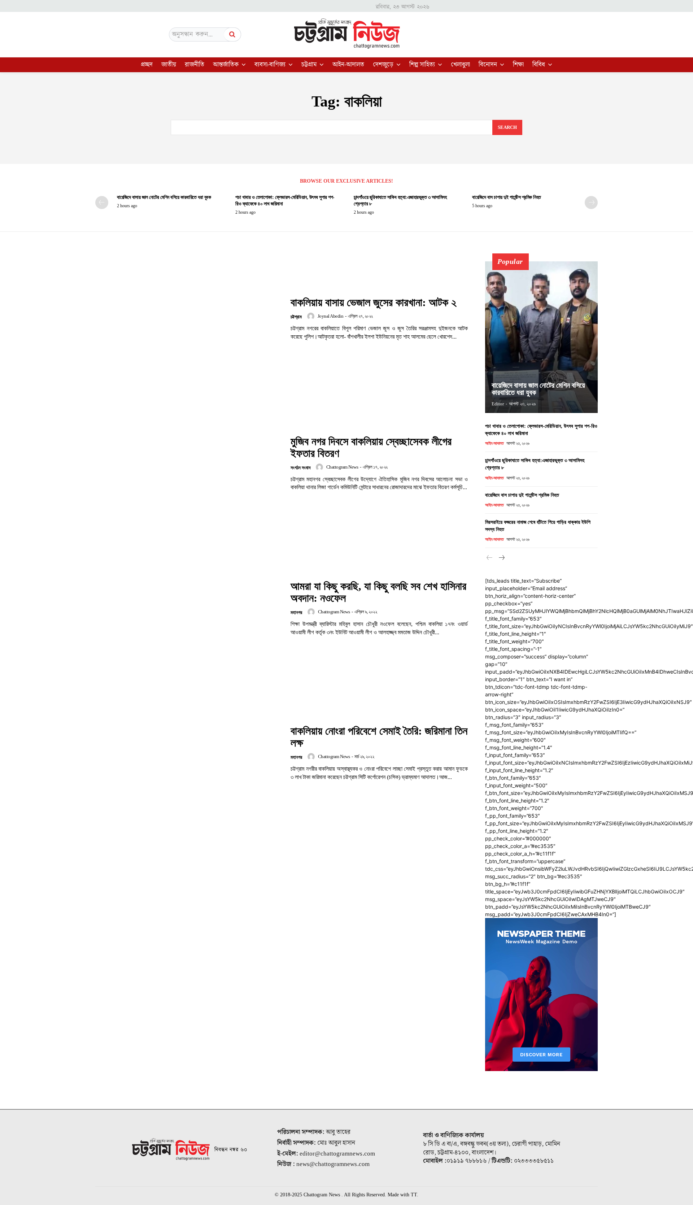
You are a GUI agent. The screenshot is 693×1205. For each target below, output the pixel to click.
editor (498, 403)
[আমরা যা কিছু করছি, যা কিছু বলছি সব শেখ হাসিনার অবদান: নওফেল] (188, 608)
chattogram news (342, 467)
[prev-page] (101, 202)
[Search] (232, 34)
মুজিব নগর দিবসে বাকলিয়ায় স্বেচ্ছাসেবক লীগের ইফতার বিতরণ (371, 447)
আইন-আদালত (494, 443)
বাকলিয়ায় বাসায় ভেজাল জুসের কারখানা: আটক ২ (373, 302)
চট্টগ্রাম (296, 316)
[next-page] (591, 202)
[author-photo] (312, 316)
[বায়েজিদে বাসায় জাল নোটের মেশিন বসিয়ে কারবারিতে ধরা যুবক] (541, 337)
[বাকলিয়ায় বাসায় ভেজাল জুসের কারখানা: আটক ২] (188, 318)
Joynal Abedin (331, 316)
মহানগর (296, 612)
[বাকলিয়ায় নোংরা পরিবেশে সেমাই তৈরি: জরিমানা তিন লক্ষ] (188, 753)
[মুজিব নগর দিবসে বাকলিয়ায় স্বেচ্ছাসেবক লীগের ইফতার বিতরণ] (188, 463)
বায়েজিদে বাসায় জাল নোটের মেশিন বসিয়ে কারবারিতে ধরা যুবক (164, 197)
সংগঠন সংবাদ (300, 467)
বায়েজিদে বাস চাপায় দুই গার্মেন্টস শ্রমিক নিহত (506, 197)
